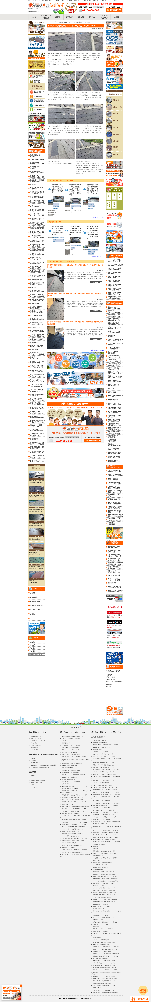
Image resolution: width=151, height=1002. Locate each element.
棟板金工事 (116, 141)
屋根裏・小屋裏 (34, 303)
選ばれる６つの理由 (36, 738)
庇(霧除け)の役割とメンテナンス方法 (35, 258)
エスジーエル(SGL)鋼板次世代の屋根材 (37, 395)
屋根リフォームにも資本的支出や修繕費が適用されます (75, 806)
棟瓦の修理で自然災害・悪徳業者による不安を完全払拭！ (107, 841)
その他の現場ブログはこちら (97, 350)
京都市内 (32, 645)
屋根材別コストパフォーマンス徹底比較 (37, 353)
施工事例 (57, 17)
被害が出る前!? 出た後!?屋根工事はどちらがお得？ (115, 491)
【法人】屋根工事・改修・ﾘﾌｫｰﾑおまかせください (115, 587)
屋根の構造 (33, 184)
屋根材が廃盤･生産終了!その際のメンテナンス (37, 371)
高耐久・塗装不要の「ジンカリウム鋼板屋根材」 (105, 890)
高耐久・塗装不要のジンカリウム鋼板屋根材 (37, 403)
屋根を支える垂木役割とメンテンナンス (36, 412)
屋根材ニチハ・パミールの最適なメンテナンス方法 (115, 372)
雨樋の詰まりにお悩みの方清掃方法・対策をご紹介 (115, 563)
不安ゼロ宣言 (34, 743)
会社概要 (116, 17)
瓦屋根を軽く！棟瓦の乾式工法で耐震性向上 (104, 874)
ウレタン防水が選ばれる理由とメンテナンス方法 (37, 210)
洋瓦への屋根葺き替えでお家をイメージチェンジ (37, 375)
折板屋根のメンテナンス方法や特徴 (101, 807)
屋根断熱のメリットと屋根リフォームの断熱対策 (37, 443)
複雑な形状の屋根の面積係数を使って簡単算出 (37, 283)
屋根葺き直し (117, 134)
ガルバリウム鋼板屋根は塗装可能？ (114, 273)
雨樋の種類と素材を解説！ (68, 847)
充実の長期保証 (34, 747)
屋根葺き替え (117, 100)
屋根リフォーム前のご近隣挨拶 (69, 752)
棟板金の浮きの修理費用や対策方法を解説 (37, 180)
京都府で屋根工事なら (36, 605)
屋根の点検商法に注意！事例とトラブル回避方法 (114, 503)
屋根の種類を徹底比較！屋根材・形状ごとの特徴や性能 (106, 794)
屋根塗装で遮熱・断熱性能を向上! (114, 444)
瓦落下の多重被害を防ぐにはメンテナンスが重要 (114, 408)
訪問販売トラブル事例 (114, 499)
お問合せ (32, 614)
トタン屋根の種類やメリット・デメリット (114, 356)
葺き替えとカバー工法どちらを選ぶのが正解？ (114, 332)
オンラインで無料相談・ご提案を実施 (71, 738)
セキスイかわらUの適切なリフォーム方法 (103, 754)
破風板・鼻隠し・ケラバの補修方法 (101, 819)
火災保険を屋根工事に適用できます (70, 772)
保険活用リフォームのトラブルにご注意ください (115, 519)
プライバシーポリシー (36, 609)
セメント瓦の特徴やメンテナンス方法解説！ (37, 236)
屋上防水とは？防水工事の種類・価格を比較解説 (37, 227)
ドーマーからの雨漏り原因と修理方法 (36, 430)
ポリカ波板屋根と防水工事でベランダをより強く (115, 559)
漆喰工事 (115, 114)
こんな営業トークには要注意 (114, 495)
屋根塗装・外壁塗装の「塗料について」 (103, 747)
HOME (49, 22)
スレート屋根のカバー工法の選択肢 (115, 344)
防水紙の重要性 (34, 342)
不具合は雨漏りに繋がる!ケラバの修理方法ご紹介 (37, 192)
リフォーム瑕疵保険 (36, 745)
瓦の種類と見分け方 (36, 327)
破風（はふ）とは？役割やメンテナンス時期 (37, 461)
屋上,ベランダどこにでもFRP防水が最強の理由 (37, 223)
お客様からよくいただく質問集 (100, 751)
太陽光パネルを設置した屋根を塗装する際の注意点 (74, 849)
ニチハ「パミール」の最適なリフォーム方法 (104, 756)
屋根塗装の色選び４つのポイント (113, 436)
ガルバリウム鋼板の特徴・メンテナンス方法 (104, 888)
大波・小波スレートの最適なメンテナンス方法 (37, 254)
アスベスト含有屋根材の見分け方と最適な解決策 (37, 335)
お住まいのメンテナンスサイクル (101, 915)
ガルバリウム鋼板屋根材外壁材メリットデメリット (115, 293)
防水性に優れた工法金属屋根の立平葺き (36, 267)
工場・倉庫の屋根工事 (114, 575)
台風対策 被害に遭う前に (68, 767)
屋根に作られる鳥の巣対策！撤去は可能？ (72, 845)
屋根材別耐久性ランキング (35, 357)
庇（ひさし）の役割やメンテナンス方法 (37, 425)
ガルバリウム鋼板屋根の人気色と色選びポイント (105, 787)
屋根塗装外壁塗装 (115, 148)
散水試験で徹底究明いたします (69, 765)
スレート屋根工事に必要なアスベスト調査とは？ (37, 452)
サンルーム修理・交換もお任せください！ (114, 551)
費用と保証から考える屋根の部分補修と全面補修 (74, 808)
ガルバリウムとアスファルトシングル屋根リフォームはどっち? (37, 380)
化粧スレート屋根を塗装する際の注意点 (113, 368)
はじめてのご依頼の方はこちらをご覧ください (73, 736)
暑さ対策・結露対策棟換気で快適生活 (102, 862)
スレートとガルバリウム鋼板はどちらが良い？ (114, 260)
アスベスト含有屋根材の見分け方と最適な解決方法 (105, 881)
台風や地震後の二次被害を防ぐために (114, 416)
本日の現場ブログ (35, 762)
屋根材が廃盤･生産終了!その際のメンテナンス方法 (105, 837)
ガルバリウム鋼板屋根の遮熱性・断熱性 (114, 277)
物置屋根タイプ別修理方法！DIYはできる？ (114, 547)
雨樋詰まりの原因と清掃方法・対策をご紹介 (73, 840)
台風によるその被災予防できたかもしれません (115, 404)
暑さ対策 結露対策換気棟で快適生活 (36, 307)
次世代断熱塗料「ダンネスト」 (112, 440)
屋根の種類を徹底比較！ (111, 336)
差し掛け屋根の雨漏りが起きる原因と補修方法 (37, 299)
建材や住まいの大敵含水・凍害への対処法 (36, 311)
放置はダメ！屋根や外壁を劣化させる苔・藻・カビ (105, 956)
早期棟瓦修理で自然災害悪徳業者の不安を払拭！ (37, 249)
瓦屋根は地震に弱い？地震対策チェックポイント (115, 424)
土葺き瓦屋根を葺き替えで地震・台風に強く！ (37, 245)
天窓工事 (115, 155)
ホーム (34, 17)
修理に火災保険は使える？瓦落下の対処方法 (115, 412)
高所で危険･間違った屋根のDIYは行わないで (104, 894)
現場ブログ (55, 22)
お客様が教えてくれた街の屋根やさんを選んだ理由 (43, 765)
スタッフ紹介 (34, 597)
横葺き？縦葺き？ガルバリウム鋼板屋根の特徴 (115, 289)
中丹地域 (32, 651)
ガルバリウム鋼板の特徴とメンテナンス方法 (37, 399)
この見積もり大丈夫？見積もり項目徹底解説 (114, 487)
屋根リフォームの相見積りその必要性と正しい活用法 (115, 475)
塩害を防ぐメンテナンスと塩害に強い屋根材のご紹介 (106, 953)
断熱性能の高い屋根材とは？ (34, 439)
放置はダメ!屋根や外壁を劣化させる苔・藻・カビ (37, 366)
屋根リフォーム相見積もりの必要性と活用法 (73, 799)
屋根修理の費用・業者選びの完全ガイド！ (37, 163)
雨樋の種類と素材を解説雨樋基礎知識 (37, 447)
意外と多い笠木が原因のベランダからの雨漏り (37, 197)
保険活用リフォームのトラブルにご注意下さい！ (105, 949)
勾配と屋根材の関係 (36, 315)
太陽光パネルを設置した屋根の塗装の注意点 (114, 364)
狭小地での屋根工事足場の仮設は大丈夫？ (114, 385)
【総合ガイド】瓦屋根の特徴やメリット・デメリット (106, 792)
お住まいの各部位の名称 (37, 159)
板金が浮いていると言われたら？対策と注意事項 (115, 507)
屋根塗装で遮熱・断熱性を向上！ (101, 867)
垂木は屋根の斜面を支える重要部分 (70, 813)
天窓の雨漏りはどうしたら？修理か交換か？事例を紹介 (106, 821)
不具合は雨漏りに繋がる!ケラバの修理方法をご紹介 (105, 832)
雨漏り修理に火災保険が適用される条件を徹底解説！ (106, 992)
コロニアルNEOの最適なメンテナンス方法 (114, 381)
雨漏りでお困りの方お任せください (70, 747)
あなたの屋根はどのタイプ (99, 740)
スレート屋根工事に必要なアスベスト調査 (103, 883)
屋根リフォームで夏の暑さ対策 (69, 777)
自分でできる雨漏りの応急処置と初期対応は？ (114, 448)
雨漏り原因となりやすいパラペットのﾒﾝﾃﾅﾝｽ (37, 219)
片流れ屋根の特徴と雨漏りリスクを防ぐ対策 (37, 291)
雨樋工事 (115, 120)
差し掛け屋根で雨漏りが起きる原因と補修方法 (104, 967)
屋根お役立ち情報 (113, 399)
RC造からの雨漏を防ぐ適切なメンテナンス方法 (104, 892)
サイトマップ (34, 618)
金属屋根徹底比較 (97, 937)
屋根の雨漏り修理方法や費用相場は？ (37, 417)
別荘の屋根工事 (112, 583)
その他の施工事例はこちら (97, 217)
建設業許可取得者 (35, 601)
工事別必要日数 (112, 392)
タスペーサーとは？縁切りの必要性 (36, 205)
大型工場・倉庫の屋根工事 (68, 779)
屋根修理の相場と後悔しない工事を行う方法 (114, 315)
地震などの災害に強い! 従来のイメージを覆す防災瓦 (106, 878)
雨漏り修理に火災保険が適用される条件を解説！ (114, 453)
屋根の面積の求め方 (36, 280)
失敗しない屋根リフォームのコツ (114, 311)
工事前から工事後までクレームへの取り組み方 (114, 483)
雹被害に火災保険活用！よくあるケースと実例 (114, 457)
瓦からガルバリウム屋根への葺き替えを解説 (114, 268)
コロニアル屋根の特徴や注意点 (113, 352)
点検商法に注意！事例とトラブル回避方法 (72, 754)
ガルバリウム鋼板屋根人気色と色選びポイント (114, 281)
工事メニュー (93, 17)
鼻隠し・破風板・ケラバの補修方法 (37, 188)
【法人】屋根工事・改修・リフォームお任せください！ (75, 786)
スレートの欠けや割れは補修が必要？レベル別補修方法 (106, 803)
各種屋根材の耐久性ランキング (100, 931)
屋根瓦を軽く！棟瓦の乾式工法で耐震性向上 (114, 420)
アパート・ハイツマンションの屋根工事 (114, 579)
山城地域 (32, 642)
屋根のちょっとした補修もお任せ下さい (72, 750)
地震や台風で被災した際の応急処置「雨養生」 (37, 271)
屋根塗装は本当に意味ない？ (35, 167)
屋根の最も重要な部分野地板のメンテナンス (36, 346)
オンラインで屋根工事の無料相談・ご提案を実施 (114, 471)
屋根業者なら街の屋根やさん (38, 780)
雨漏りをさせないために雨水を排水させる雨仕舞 (37, 319)
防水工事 (115, 127)
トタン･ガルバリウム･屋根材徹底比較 (36, 385)
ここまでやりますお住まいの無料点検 (104, 17)
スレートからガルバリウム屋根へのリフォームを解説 (115, 264)
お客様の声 (69, 17)
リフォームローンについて (68, 804)
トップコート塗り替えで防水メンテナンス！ (37, 456)
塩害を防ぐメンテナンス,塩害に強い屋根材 (37, 362)
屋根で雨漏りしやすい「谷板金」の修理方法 (36, 323)
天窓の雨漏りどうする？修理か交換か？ (37, 434)
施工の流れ (81, 17)
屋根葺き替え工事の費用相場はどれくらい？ (114, 319)
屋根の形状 (33, 287)
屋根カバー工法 (117, 107)
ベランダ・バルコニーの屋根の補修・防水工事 (73, 774)
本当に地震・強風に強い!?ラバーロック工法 (104, 963)
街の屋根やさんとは (36, 736)
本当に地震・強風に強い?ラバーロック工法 (37, 276)
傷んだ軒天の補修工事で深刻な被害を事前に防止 (37, 201)
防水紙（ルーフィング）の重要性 (101, 924)
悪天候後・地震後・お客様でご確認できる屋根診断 (105, 744)
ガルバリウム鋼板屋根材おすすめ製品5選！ (114, 285)
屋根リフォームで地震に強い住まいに (71, 770)
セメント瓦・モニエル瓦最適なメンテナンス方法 (37, 241)
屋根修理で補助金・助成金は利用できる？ (114, 461)
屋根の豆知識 (34, 349)
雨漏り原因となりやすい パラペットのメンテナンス (74, 822)
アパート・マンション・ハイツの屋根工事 (72, 781)
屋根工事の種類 (114, 94)
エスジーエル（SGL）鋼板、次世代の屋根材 (104, 942)
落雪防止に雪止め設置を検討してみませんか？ (73, 831)
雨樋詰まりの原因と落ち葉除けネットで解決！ (115, 567)
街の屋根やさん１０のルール (38, 740)
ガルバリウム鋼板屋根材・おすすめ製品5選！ (104, 772)
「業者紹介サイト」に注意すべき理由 (114, 523)
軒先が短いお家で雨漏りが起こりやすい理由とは (37, 331)
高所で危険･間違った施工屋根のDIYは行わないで (37, 408)
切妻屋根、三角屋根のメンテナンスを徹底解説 (37, 295)
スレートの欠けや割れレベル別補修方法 (114, 348)
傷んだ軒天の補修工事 (98, 908)
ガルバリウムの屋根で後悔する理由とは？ (36, 390)
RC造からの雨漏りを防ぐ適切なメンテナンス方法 (37, 421)
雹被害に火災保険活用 (98, 987)
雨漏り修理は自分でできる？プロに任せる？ (37, 172)
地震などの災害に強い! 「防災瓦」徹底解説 (114, 428)
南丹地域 (32, 648)
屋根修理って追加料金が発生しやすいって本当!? (114, 511)
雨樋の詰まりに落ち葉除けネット (70, 842)
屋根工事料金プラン (67, 743)
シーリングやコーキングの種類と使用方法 (37, 263)
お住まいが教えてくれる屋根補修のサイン (114, 327)
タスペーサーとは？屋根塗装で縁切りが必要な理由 (105, 830)
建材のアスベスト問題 (36, 339)
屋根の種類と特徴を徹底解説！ (36, 155)
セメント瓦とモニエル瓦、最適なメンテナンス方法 (105, 812)
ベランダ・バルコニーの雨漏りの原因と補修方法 (37, 232)
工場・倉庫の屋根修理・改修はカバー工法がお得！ (115, 555)
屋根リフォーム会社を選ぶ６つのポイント (115, 396)
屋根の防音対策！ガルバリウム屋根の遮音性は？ (115, 297)
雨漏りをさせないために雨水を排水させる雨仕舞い (105, 970)
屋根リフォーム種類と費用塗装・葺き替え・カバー (115, 340)
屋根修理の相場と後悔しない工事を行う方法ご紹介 (74, 795)
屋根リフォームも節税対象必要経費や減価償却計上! (115, 591)
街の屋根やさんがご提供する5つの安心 (46, 17)
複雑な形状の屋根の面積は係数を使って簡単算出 (105, 858)
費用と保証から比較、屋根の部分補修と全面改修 (115, 323)
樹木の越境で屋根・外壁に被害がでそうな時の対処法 (115, 515)
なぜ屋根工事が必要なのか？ (114, 307)
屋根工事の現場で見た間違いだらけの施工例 (114, 432)
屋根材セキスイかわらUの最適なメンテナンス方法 (115, 376)
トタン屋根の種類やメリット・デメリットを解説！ (105, 805)
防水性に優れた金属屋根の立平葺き (101, 944)
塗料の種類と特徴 (114, 607)
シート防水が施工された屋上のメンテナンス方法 (37, 214)
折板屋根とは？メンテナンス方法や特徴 (114, 360)
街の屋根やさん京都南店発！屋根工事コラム (42, 767)
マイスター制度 (34, 750)
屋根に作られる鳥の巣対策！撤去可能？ (114, 571)
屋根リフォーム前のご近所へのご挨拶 (113, 479)
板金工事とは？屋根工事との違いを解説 (37, 176)
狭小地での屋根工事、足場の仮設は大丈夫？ (104, 765)
